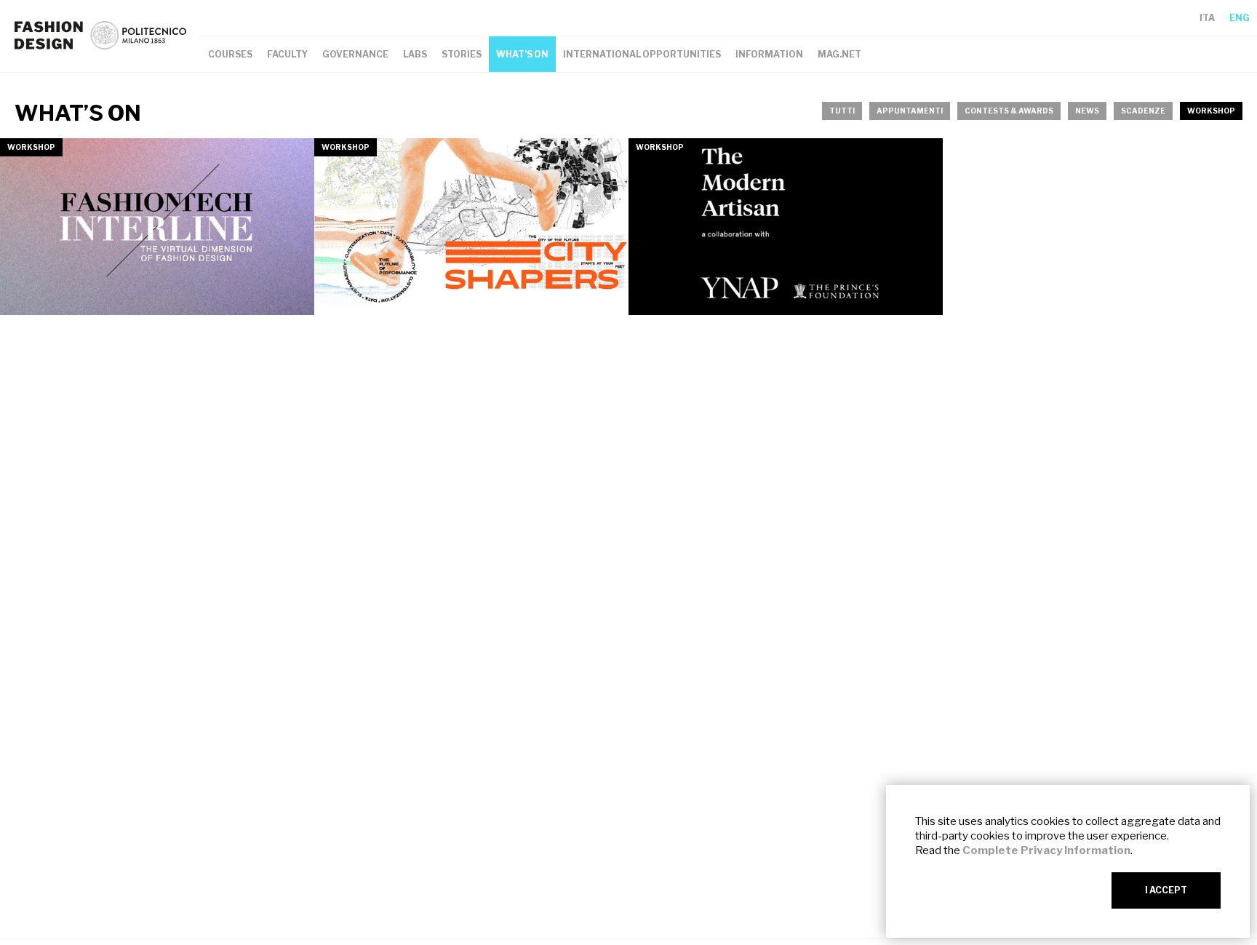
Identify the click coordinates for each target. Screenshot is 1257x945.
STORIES (462, 54)
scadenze (1143, 110)
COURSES (230, 54)
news (1087, 110)
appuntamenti (910, 110)
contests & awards (1009, 110)
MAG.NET (839, 54)
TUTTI (842, 110)
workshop (1211, 110)
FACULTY (287, 54)
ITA (1207, 17)
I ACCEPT (1166, 890)
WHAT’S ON (522, 54)
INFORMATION (769, 54)
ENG (1239, 17)
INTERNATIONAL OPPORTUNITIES (642, 54)
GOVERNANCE (355, 54)
